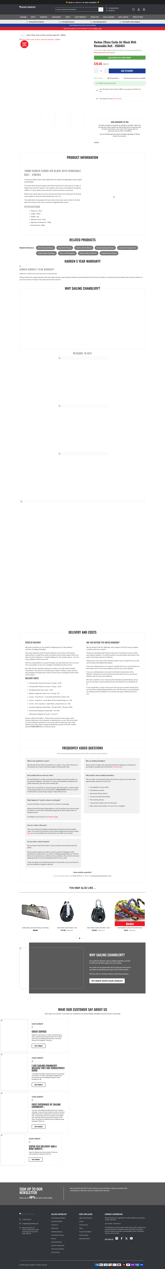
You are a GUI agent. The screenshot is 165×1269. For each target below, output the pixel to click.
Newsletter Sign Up (56, 1231)
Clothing (23, 17)
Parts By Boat (138, 17)
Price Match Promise (57, 1235)
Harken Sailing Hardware (105, 248)
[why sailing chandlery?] (51, 968)
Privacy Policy (55, 1252)
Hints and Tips (83, 1225)
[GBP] (133, 9)
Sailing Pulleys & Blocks (88, 253)
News (81, 1228)
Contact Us (54, 1225)
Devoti (68, 17)
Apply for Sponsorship (57, 1245)
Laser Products (81, 17)
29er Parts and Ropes (45, 248)
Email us (111, 10)
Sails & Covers (109, 17)
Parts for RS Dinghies (67, 253)
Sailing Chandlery (29, 1265)
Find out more (117, 767)
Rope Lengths (124, 17)
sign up (29, 833)
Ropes (33, 17)
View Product (38, 1046)
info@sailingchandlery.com (101, 876)
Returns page (53, 817)
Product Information (85, 1231)
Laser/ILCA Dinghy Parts (127, 248)
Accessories (56, 17)
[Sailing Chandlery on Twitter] (126, 1238)
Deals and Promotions (85, 1218)
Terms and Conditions (57, 1249)
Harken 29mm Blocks (84, 248)
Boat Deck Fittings (64, 248)
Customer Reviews (56, 1221)
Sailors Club (98, 28)
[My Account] (139, 9)
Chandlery (44, 17)
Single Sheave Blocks (109, 253)
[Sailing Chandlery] (27, 7)
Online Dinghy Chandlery (46, 253)
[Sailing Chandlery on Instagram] (116, 1238)
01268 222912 (113, 8)
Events (81, 1221)
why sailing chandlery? (107, 954)
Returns (53, 1238)
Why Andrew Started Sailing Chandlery (107, 980)
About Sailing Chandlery (58, 1218)
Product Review (84, 1235)
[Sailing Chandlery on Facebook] (121, 1238)
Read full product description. (104, 53)
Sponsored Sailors (56, 1242)
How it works (117, 99)
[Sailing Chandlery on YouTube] (131, 1238)
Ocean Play (95, 17)
